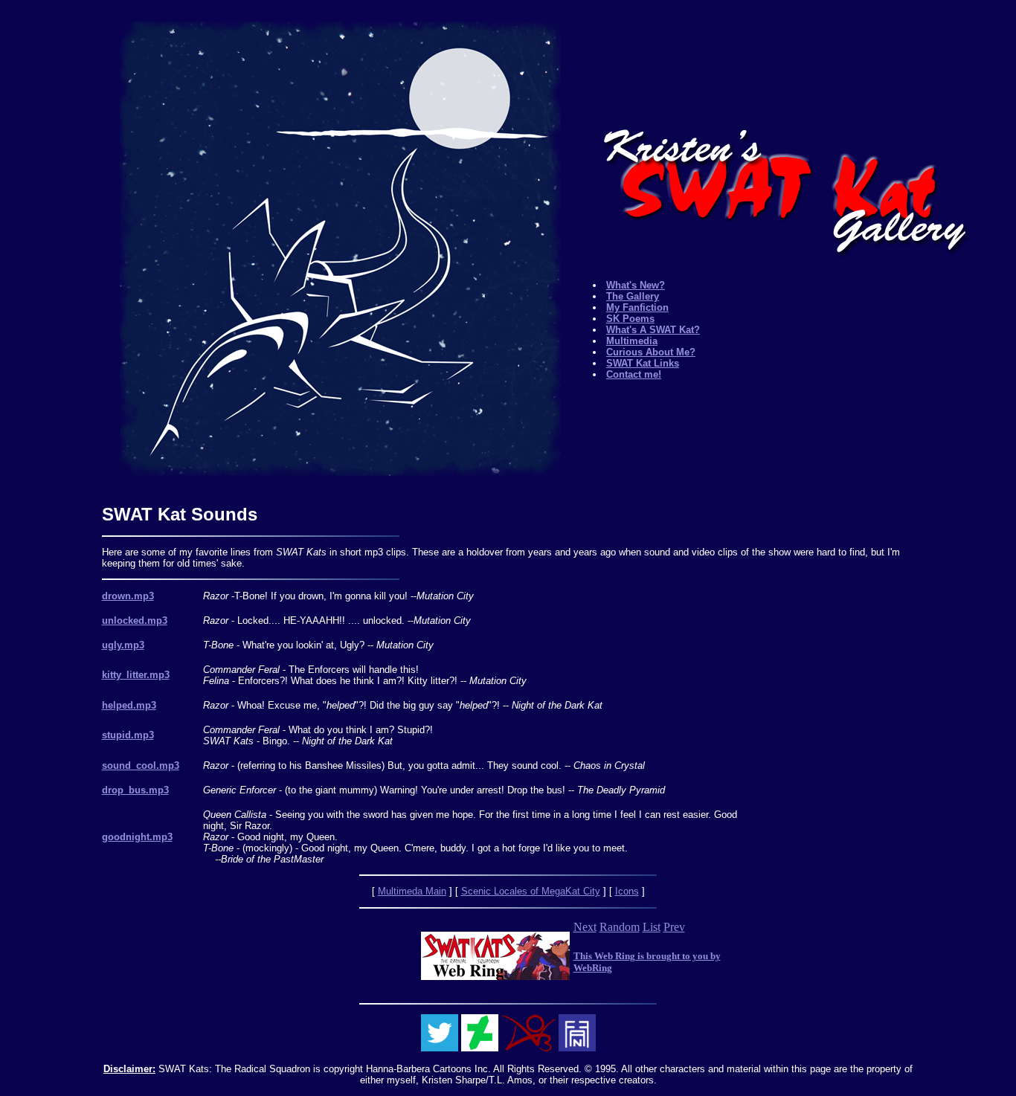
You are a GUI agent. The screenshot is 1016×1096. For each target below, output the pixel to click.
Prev (674, 927)
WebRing (592, 967)
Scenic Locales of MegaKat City (530, 891)
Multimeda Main (412, 891)
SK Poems (630, 318)
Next (585, 927)
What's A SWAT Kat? (653, 329)
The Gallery (632, 296)
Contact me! (633, 374)
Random (619, 927)
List (651, 927)
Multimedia (631, 340)
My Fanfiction (637, 307)
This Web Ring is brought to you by (647, 955)
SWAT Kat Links (642, 363)
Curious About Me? (650, 352)
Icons (627, 891)
